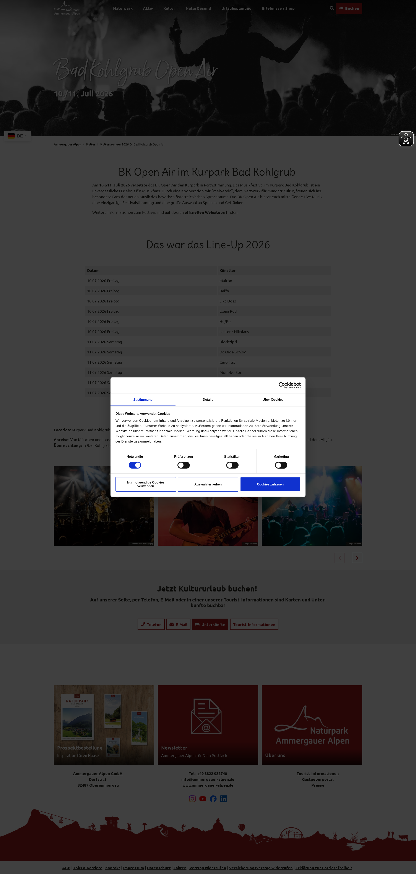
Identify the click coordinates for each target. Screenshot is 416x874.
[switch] (183, 465)
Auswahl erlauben (208, 484)
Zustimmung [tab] (143, 399)
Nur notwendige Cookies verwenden (145, 484)
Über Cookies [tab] (273, 399)
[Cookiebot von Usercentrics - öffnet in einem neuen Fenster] (282, 385)
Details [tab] (208, 399)
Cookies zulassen (270, 484)
